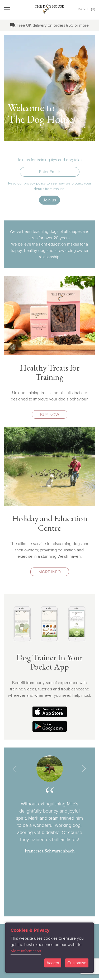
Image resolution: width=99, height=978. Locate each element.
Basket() (86, 9)
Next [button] (84, 768)
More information (26, 951)
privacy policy (35, 183)
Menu (20, 9)
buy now (49, 414)
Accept (52, 963)
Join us (49, 200)
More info (50, 572)
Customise (76, 963)
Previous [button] (15, 768)
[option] (49, 805)
